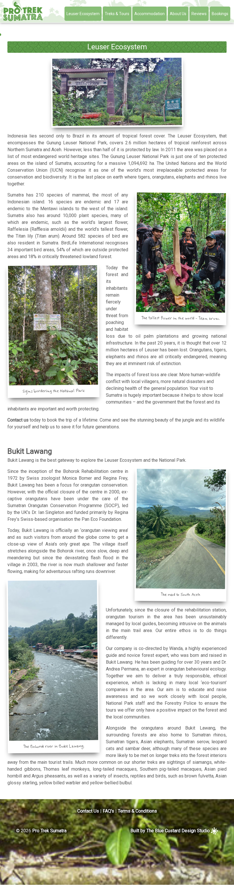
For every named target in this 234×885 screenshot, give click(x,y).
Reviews (199, 13)
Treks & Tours (117, 13)
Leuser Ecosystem (83, 13)
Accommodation (149, 13)
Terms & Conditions (137, 811)
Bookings (220, 13)
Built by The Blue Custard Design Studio (170, 830)
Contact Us (88, 811)
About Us (178, 13)
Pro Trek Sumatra (49, 830)
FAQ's (108, 811)
